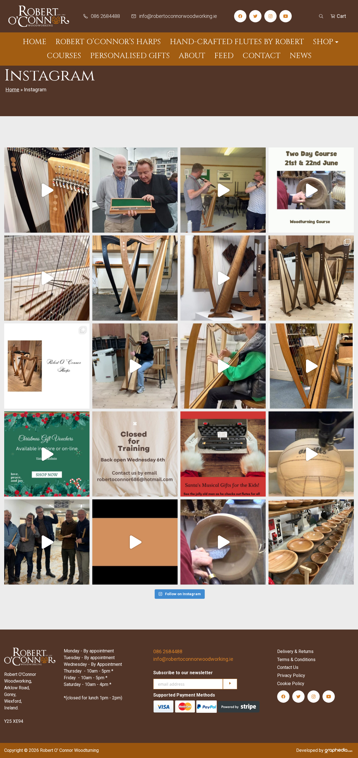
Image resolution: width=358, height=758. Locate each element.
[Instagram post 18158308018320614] (47, 190)
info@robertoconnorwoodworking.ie (193, 659)
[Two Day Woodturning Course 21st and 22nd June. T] (311, 190)
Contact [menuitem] (261, 56)
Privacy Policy (291, 675)
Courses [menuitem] (64, 56)
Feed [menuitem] (224, 56)
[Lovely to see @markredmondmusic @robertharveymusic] (223, 190)
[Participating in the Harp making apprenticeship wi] (311, 366)
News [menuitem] (300, 56)
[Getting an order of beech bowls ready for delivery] (311, 542)
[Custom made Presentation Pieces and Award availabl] (135, 542)
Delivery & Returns (295, 651)
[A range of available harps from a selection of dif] (223, 278)
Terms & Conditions (296, 659)
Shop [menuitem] (323, 42)
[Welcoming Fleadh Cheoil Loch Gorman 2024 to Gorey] (47, 278)
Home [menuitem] (34, 42)
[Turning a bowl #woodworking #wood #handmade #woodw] (223, 542)
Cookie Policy (290, 683)
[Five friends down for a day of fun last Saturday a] (47, 542)
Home (12, 89)
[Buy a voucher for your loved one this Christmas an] (47, 454)
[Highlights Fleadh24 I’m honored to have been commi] (135, 190)
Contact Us (287, 667)
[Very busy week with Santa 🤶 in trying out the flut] (223, 454)
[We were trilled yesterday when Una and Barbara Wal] (223, 366)
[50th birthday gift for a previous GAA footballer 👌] (311, 454)
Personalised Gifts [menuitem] (130, 56)
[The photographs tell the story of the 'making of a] (47, 366)
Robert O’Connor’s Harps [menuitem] (108, 42)
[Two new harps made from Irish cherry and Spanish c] (135, 278)
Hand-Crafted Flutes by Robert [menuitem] (237, 42)
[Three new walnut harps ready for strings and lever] (311, 278)
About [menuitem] (192, 56)
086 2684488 (167, 651)
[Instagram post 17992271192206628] (135, 454)
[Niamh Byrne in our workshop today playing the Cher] (135, 366)
